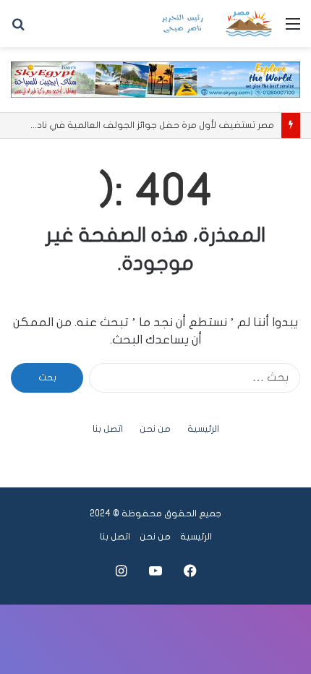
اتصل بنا (108, 429)
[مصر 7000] (217, 23)
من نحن (155, 429)
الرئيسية (203, 429)
